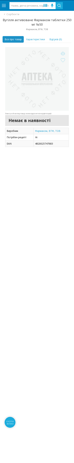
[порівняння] (62, 54)
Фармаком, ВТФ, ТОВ (47, 131)
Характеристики (35, 39)
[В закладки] (62, 60)
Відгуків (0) (55, 39)
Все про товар (13, 39)
